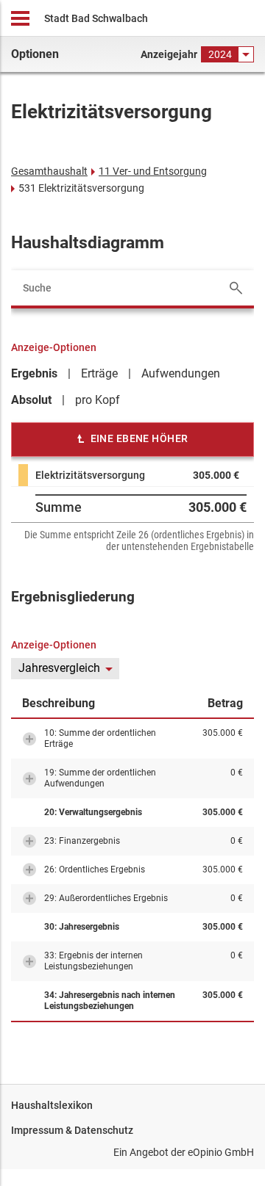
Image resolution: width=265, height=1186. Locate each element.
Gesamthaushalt (49, 171)
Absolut (31, 400)
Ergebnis (34, 373)
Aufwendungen (180, 373)
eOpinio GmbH (221, 1152)
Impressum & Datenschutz (72, 1130)
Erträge (99, 373)
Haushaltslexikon (52, 1105)
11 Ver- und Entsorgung (153, 171)
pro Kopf (97, 400)
